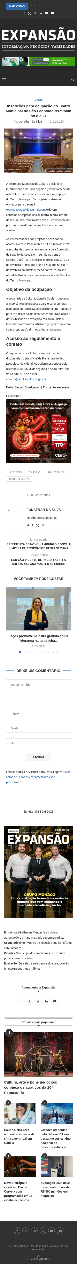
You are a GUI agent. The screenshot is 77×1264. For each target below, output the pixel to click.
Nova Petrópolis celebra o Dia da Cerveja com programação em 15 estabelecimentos (18, 1191)
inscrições (15, 472)
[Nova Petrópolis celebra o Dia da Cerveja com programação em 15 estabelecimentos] (20, 1166)
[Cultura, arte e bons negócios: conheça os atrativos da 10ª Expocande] (38, 1054)
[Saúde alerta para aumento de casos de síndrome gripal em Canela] (20, 1113)
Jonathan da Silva (30, 121)
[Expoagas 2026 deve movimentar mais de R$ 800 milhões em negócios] (57, 1166)
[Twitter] (29, 13)
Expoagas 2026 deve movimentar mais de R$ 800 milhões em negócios (55, 1189)
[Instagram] (35, 13)
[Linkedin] (41, 13)
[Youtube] (46, 13)
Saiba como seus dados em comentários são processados (38, 777)
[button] (31, 6)
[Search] (73, 80)
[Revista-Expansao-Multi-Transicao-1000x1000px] (38, 401)
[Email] (52, 13)
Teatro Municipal (19, 479)
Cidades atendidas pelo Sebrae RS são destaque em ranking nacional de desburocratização (56, 1138)
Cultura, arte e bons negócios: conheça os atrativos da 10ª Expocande (30, 1087)
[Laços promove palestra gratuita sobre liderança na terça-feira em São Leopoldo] (38, 608)
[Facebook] (24, 13)
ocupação (34, 472)
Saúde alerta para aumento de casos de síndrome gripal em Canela (19, 1136)
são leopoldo (55, 472)
